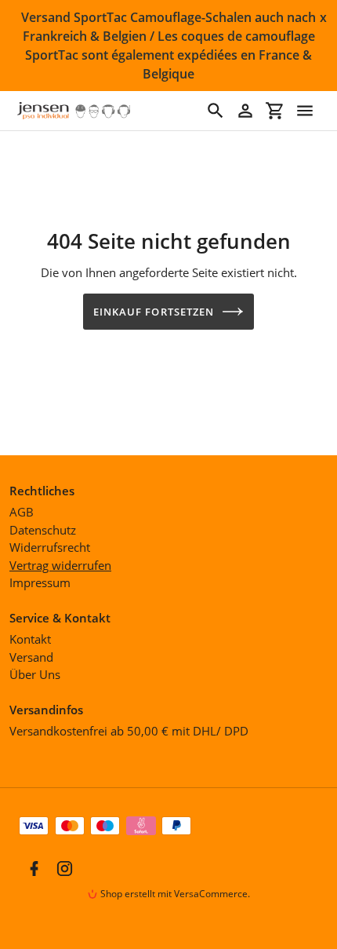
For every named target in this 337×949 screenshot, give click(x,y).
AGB (21, 512)
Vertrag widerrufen (60, 565)
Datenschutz (42, 530)
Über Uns (34, 674)
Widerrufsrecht (49, 547)
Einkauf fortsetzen (153, 312)
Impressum (40, 582)
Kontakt (30, 639)
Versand (31, 657)
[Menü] (305, 110)
